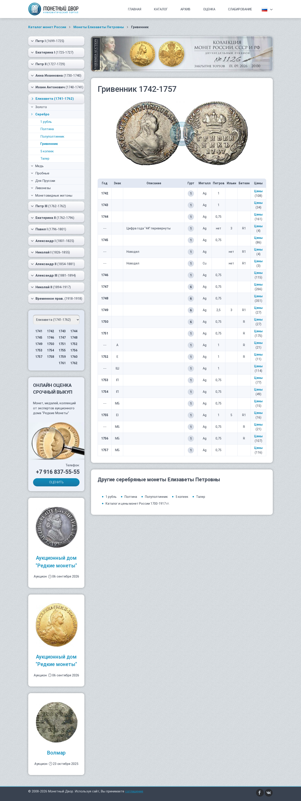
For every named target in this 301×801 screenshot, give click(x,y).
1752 (73, 344)
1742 (50, 331)
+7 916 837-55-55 (58, 472)
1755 (62, 350)
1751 (62, 344)
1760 (73, 356)
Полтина (47, 129)
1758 (50, 356)
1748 (73, 337)
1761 (62, 363)
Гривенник (49, 144)
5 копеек (47, 151)
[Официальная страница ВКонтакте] (269, 793)
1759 (62, 356)
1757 (38, 356)
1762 (73, 363)
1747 (62, 337)
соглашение (134, 791)
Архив (185, 9)
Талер (44, 159)
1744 (73, 331)
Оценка (209, 9)
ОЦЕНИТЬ (56, 482)
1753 (38, 350)
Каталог (161, 9)
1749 (38, 344)
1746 (50, 337)
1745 (38, 337)
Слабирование (240, 9)
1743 (62, 331)
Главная (134, 9)
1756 (73, 350)
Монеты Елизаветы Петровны (98, 27)
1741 (38, 331)
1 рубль (46, 122)
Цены (258, 191)
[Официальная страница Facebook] (260, 793)
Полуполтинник (52, 136)
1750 (50, 344)
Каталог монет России (47, 27)
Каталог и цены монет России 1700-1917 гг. (138, 503)
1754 (50, 350)
